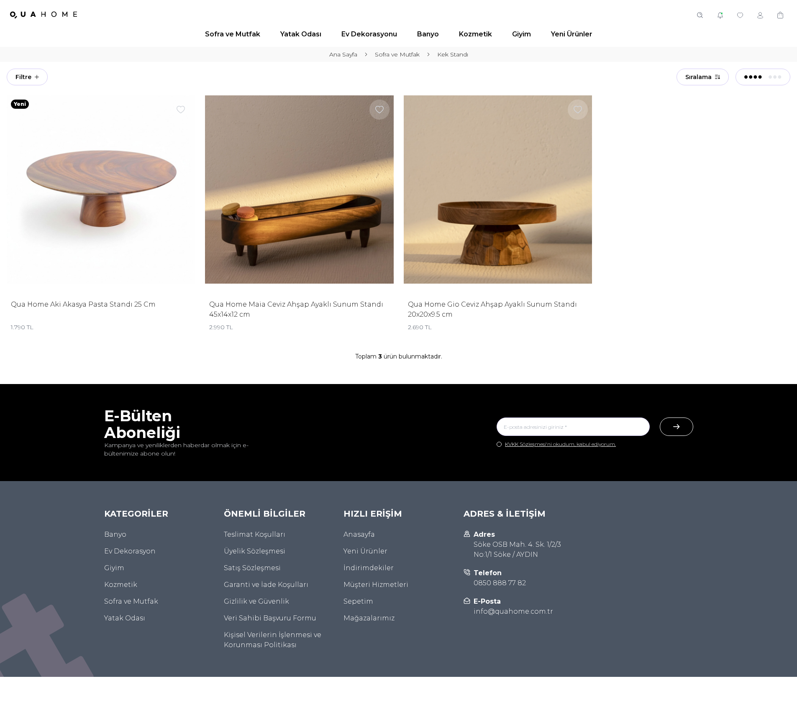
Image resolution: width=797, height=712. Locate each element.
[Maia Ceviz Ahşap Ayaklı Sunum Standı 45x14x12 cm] (299, 189)
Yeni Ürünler (365, 551)
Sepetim (358, 601)
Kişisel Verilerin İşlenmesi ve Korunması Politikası (272, 640)
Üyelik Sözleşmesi (254, 551)
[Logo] (43, 15)
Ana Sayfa (343, 54)
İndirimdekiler (368, 568)
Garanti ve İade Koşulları (266, 585)
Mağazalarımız (369, 618)
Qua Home (30, 304)
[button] (700, 15)
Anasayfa (359, 534)
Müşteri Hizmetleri (375, 585)
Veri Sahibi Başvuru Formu (270, 618)
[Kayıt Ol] (676, 426)
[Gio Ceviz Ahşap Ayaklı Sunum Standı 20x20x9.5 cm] (498, 189)
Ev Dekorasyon (130, 551)
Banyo (115, 534)
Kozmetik (120, 585)
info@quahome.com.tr (513, 611)
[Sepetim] (780, 15)
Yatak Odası (124, 618)
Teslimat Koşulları (254, 534)
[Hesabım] (760, 15)
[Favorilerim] (740, 15)
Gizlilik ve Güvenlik (256, 601)
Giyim (114, 568)
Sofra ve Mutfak (397, 54)
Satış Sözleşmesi (252, 568)
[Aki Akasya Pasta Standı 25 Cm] (101, 189)
